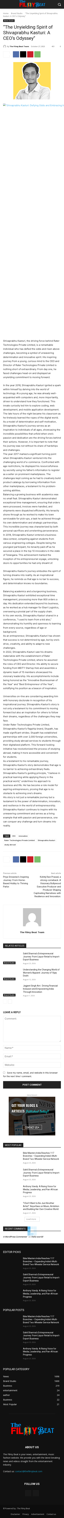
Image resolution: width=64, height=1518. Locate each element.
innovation (23, 836)
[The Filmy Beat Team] (5, 46)
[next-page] (10, 1002)
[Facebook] (16, 54)
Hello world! (37, 1236)
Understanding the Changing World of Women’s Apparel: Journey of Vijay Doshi (41, 972)
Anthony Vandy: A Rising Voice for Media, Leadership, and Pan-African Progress (40, 1189)
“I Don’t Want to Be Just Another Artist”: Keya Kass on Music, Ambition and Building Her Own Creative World (41, 1206)
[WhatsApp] (37, 54)
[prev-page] (5, 1002)
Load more (31, 1219)
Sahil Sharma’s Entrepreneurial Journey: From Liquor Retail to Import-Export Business (41, 956)
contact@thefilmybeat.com (28, 1471)
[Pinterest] (30, 54)
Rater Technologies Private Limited (19, 840)
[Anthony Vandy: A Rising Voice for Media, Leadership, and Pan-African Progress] (12, 1191)
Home (6, 13)
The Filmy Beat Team (19, 46)
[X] (23, 54)
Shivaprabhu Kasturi (46, 840)
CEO (14, 836)
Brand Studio (17, 13)
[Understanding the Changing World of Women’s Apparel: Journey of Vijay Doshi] (12, 974)
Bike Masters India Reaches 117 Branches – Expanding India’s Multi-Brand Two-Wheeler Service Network (41, 1156)
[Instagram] (36, 1493)
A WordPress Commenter (15, 1236)
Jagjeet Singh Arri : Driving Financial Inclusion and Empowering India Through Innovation (40, 988)
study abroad (10, 844)
